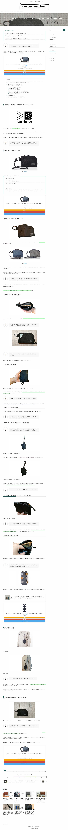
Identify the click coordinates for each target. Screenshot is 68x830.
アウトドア (15, 771)
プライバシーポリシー (31, 826)
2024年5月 (53, 39)
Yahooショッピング (24, 74)
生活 (52, 60)
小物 (4, 770)
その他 (52, 56)
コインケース (23, 771)
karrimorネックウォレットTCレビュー (15, 84)
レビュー (42, 771)
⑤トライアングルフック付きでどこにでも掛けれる (19, 91)
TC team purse (10, 771)
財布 (45, 771)
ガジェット (53, 53)
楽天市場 (24, 72)
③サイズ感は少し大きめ (14, 88)
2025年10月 (53, 37)
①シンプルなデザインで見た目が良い (16, 85)
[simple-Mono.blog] (34, 6)
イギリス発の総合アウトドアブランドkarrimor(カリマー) (18, 82)
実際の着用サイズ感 (11, 95)
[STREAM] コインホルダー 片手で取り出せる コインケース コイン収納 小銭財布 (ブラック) (24, 613)
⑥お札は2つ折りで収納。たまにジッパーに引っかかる (19, 92)
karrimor (5, 771)
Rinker (26, 65)
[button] (8, 777)
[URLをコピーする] (41, 777)
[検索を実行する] (64, 30)
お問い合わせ (38, 826)
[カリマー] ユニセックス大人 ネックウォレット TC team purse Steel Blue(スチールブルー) (24, 203)
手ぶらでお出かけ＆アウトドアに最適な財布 (16, 97)
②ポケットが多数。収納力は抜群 (15, 87)
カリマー (19, 771)
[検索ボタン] (42, 1)
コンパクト (28, 771)
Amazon (24, 70)
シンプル (32, 771)
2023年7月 (53, 46)
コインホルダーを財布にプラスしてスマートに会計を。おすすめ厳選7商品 (28, 596)
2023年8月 (53, 44)
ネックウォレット (37, 771)
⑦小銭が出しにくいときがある (15, 93)
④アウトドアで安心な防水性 (15, 89)
